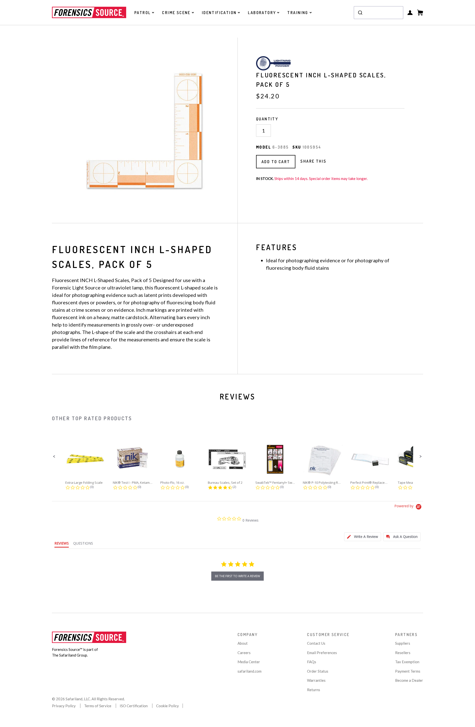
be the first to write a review (237, 576)
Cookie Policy (167, 706)
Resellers (402, 652)
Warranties (316, 680)
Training (297, 12)
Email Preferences (322, 652)
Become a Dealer (409, 680)
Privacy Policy (64, 706)
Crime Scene (176, 12)
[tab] (362, 536)
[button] (54, 456)
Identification (219, 12)
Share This (313, 161)
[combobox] (378, 12)
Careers (244, 652)
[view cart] (420, 13)
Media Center (249, 662)
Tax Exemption (407, 662)
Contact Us (316, 643)
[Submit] (360, 12)
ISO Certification (134, 706)
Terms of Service (97, 706)
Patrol (142, 12)
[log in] (410, 12)
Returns (313, 689)
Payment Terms (407, 671)
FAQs (311, 662)
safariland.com (249, 671)
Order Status (317, 671)
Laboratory (262, 12)
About (243, 643)
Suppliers (402, 643)
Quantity (267, 118)
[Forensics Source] (89, 12)
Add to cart (275, 161)
